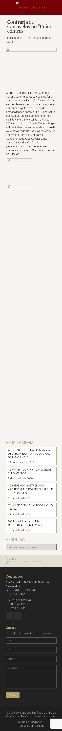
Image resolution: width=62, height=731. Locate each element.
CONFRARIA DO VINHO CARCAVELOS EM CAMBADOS (29, 471)
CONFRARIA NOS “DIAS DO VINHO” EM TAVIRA (30, 507)
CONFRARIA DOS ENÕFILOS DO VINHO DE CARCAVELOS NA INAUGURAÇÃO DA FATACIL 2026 (30, 453)
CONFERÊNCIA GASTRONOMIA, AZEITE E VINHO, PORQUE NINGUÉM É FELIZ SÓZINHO (30, 489)
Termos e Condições (30, 722)
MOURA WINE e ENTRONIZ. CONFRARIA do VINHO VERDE (25, 523)
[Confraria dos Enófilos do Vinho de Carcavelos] (31, 7)
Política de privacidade (31, 725)
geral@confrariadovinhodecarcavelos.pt (30, 633)
